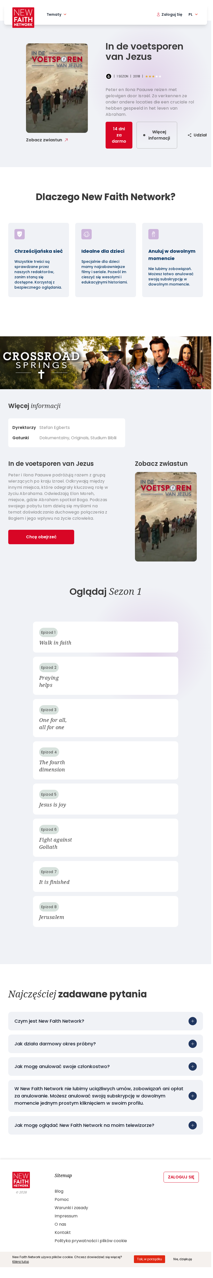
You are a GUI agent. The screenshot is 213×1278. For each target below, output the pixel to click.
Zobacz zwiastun (44, 140)
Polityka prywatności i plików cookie (91, 1241)
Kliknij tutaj (20, 1261)
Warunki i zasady (71, 1208)
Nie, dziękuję (182, 1259)
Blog (59, 1191)
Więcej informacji (159, 135)
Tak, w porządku (149, 1259)
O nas (60, 1224)
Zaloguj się (181, 1177)
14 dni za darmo (119, 135)
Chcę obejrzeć (41, 537)
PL (191, 14)
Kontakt (63, 1232)
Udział (200, 135)
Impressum (66, 1216)
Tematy (54, 14)
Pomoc (62, 1199)
